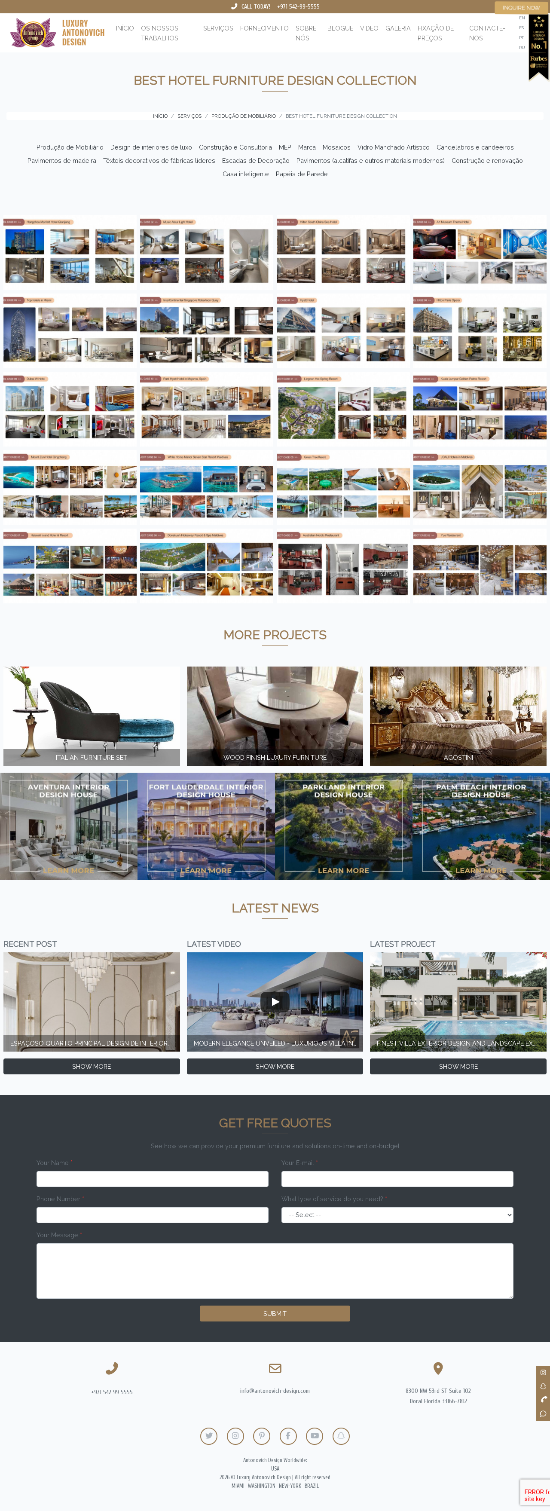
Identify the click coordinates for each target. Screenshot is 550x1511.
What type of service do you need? (334, 1198)
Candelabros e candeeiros (475, 147)
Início (125, 28)
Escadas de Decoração (256, 160)
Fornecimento (264, 28)
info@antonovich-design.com (275, 1391)
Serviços (218, 28)
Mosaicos (337, 147)
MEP (285, 147)
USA (275, 1469)
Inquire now (522, 7)
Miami (238, 1486)
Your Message (59, 1235)
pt (521, 37)
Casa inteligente (246, 173)
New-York (290, 1486)
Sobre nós (306, 33)
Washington (261, 1486)
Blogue (340, 28)
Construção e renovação (487, 160)
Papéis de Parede (302, 173)
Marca (307, 147)
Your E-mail (299, 1162)
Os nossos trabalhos (159, 33)
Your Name (55, 1162)
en (522, 17)
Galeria (398, 28)
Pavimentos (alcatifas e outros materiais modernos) (370, 160)
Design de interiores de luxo (151, 147)
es (521, 27)
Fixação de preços (436, 33)
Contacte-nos (487, 33)
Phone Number (60, 1198)
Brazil (312, 1486)
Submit (275, 1313)
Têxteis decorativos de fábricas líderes (159, 160)
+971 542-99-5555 (298, 6)
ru (522, 47)
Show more (91, 1066)
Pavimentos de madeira (62, 160)
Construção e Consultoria (235, 147)
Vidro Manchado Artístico (394, 147)
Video (369, 28)
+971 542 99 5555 (112, 1392)
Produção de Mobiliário (70, 147)
